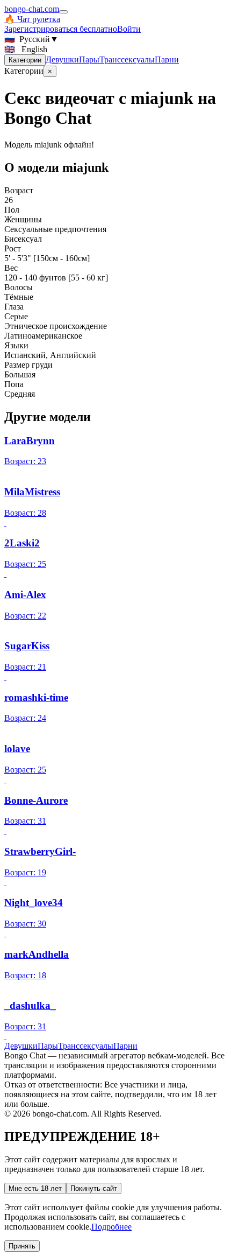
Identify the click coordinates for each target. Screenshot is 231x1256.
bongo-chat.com (31, 8)
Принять (22, 1246)
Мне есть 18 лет (35, 1188)
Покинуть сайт (93, 1188)
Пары (89, 59)
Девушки (62, 59)
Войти (129, 28)
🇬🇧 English (25, 49)
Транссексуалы (127, 59)
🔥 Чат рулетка (32, 19)
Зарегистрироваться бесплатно (60, 28)
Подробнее (111, 1226)
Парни (167, 59)
